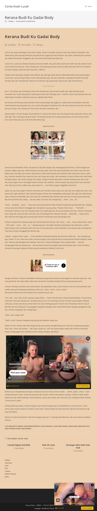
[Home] (5, 21)
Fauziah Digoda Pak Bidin (19, 445)
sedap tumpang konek (13, 428)
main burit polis (83, 426)
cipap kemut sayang (61, 426)
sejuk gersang (26, 428)
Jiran (6, 468)
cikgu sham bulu (47, 426)
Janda (7, 477)
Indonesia (8, 463)
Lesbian (7, 471)
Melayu (40, 45)
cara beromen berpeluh (32, 426)
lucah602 (12, 45)
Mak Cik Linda (48, 445)
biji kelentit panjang (16, 426)
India (6, 466)
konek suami (72, 426)
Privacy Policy (30, 505)
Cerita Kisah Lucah (17, 6)
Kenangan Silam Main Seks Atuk (78, 446)
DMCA (39, 505)
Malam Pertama (10, 474)
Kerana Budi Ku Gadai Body (25, 21)
